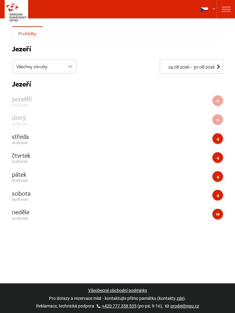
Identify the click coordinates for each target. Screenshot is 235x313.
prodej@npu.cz (184, 306)
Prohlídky (27, 33)
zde (180, 298)
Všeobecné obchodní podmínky (117, 290)
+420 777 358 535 (119, 306)
